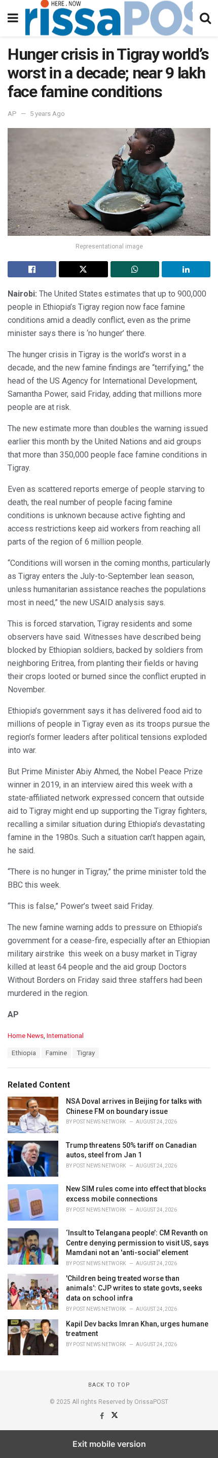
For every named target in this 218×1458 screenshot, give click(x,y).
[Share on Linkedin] (186, 269)
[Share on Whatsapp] (135, 269)
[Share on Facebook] (32, 269)
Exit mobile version (109, 1444)
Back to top (109, 1385)
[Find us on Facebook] (102, 1416)
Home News (26, 1035)
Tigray (86, 1053)
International (65, 1035)
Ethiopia (24, 1053)
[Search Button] (205, 18)
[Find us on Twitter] (114, 1416)
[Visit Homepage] (109, 18)
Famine (56, 1053)
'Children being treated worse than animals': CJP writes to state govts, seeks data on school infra (134, 1288)
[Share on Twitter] (83, 269)
